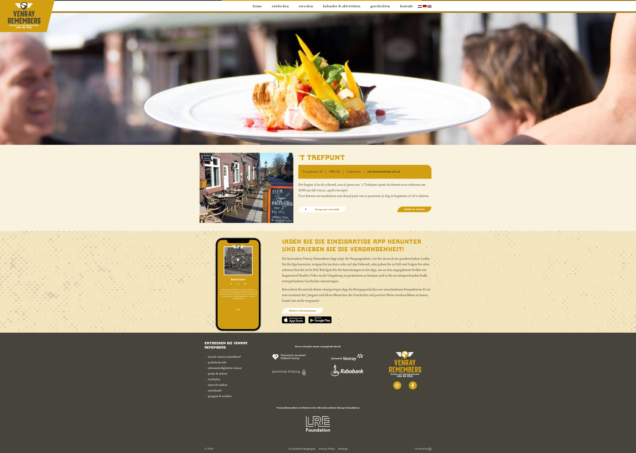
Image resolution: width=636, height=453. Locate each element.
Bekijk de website (414, 209)
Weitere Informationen (302, 311)
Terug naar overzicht (327, 209)
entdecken (280, 6)
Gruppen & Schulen (220, 396)
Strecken (306, 6)
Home (257, 6)
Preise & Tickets (217, 373)
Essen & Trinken (217, 385)
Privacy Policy (327, 449)
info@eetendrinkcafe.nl (383, 171)
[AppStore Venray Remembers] (295, 319)
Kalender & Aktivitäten (341, 6)
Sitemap (343, 449)
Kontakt (406, 6)
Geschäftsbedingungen (302, 449)
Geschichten (380, 6)
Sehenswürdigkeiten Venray (225, 368)
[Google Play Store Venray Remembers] (320, 319)
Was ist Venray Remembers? (224, 357)
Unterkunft (215, 390)
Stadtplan (214, 379)
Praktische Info (217, 362)
